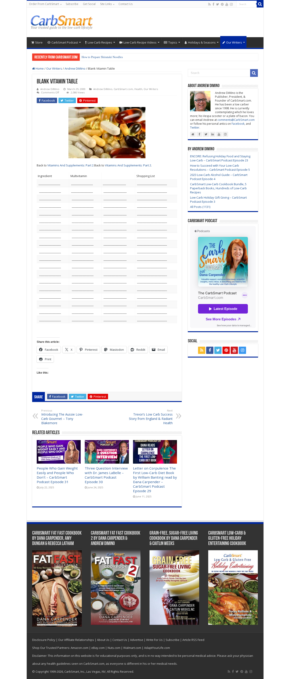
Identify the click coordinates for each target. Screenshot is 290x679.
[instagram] (231, 4)
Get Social (89, 4)
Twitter (194, 127)
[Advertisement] (177, 22)
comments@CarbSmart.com (236, 120)
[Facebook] (213, 4)
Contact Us (125, 4)
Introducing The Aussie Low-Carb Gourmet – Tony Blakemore (62, 417)
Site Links (106, 4)
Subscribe (72, 4)
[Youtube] (227, 4)
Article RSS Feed (193, 640)
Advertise (136, 640)
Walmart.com (132, 648)
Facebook (238, 124)
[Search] (260, 4)
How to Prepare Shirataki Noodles (102, 57)
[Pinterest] (222, 4)
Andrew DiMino (75, 68)
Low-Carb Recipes (100, 42)
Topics (172, 42)
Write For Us (154, 640)
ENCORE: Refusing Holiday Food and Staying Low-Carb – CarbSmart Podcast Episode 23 (220, 158)
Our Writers (234, 42)
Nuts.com (114, 648)
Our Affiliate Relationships (76, 640)
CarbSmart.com (123, 89)
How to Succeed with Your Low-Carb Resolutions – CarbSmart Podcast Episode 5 (220, 167)
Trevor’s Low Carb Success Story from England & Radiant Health (151, 417)
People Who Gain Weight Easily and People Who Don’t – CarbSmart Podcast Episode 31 (57, 475)
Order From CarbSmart (44, 4)
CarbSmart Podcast (64, 42)
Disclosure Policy (43, 640)
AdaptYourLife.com (157, 648)
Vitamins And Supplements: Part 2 (70, 165)
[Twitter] (218, 4)
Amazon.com (79, 648)
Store (39, 42)
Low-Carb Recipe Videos (140, 42)
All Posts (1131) (200, 207)
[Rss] (209, 4)
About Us (103, 640)
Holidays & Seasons (202, 42)
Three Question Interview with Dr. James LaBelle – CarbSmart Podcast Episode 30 (106, 475)
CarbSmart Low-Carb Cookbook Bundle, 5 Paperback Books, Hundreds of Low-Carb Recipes (218, 188)
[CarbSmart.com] (62, 21)
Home (39, 68)
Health (138, 89)
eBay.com (98, 648)
